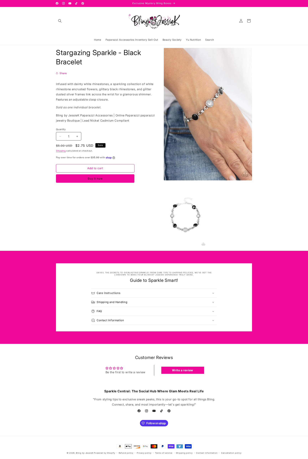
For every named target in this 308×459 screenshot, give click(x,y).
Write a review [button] (182, 370)
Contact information (206, 453)
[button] (60, 21)
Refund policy (126, 453)
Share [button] (63, 73)
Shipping (61, 150)
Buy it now (95, 178)
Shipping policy (184, 453)
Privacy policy (144, 453)
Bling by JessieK (84, 453)
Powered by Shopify (104, 453)
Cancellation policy (231, 453)
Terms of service (163, 453)
